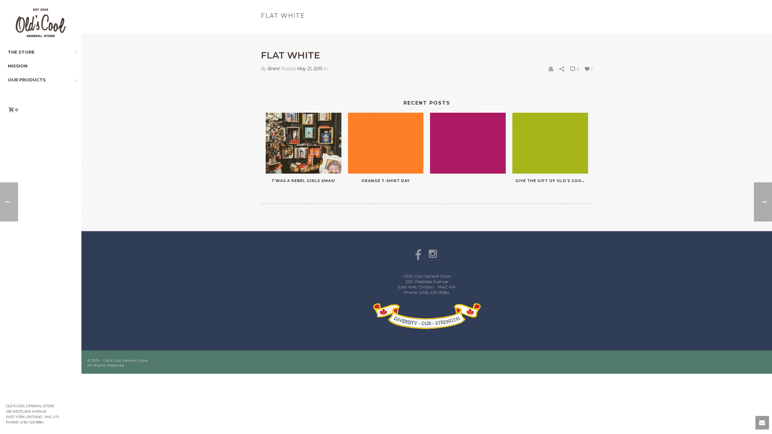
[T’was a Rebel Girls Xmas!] (303, 143)
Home (554, 28)
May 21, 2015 (309, 68)
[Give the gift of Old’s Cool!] (550, 143)
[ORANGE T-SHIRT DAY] (386, 143)
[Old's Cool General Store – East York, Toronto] (40, 22)
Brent (274, 68)
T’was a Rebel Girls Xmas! (303, 180)
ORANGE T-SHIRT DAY (385, 180)
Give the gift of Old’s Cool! (550, 180)
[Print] (551, 68)
